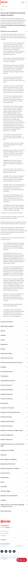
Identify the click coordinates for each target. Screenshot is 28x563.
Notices (15, 555)
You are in (3, 527)
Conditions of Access (4, 555)
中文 (3, 9)
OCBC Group (3, 535)
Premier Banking (4, 531)
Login (22, 2)
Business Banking (5, 533)
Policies (11, 555)
